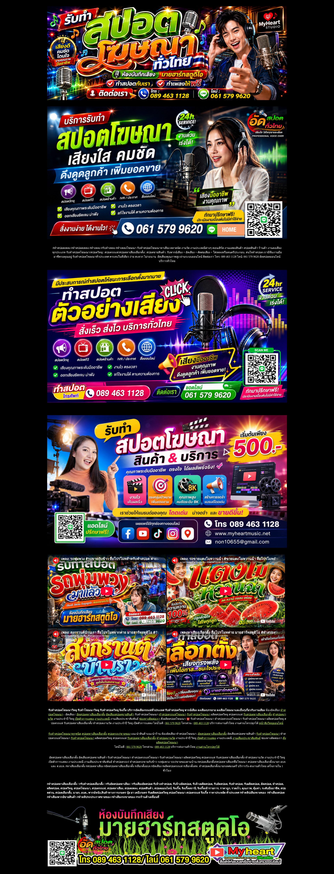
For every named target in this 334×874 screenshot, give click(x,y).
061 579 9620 (173, 723)
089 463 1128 (201, 723)
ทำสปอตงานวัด (166, 738)
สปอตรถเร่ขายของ (119, 733)
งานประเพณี (102, 718)
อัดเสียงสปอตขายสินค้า (120, 714)
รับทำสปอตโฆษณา (198, 714)
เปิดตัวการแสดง (84, 718)
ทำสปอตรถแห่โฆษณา (172, 714)
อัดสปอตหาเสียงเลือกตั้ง (91, 714)
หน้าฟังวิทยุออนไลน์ (271, 723)
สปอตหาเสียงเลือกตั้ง (94, 733)
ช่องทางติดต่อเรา (149, 718)
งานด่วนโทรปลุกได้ (208, 746)
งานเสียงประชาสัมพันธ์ (247, 738)
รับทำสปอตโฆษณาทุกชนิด (64, 733)
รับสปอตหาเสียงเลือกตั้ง (257, 714)
